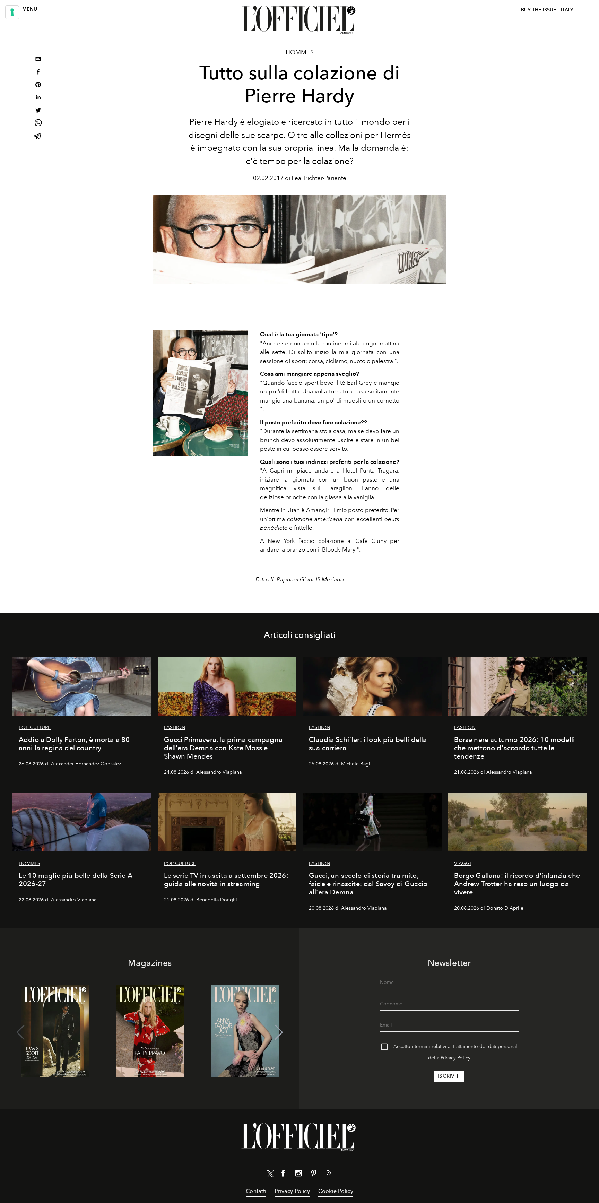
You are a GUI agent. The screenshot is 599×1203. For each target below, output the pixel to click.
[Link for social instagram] (298, 1174)
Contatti (256, 1191)
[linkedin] (38, 98)
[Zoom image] (200, 393)
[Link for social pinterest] (313, 1174)
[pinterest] (38, 85)
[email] (38, 59)
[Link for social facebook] (283, 1174)
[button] (279, 1032)
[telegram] (38, 136)
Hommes (300, 52)
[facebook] (38, 72)
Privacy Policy (455, 1058)
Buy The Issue (538, 10)
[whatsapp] (38, 124)
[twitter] (38, 111)
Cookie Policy (335, 1191)
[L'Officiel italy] (299, 19)
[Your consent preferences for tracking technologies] (12, 12)
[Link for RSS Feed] (328, 1173)
